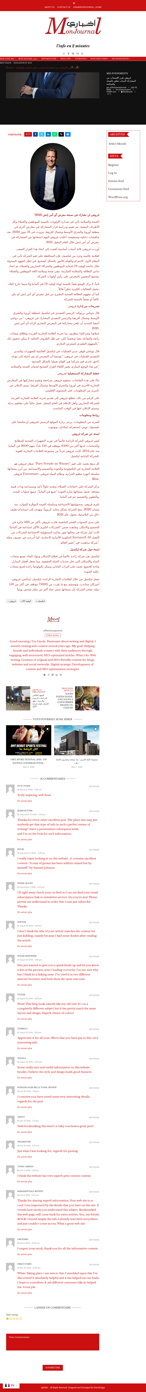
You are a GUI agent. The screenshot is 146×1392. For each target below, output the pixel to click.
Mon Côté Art (7, 59)
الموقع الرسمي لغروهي (43, 422)
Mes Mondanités (120, 59)
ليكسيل (66, 256)
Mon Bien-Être (48, 59)
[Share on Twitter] (41, 134)
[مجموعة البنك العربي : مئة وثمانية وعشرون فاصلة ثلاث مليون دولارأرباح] (28, 740)
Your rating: (12, 1314)
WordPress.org (118, 197)
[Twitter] (68, 53)
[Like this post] (29, 134)
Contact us (63, 7)
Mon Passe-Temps (99, 59)
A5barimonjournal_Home (87, 7)
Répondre (94, 786)
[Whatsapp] (82, 53)
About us (49, 7)
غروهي (12, 601)
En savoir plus (24, 801)
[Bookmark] (77, 67)
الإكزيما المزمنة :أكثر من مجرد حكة (77, 743)
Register (113, 165)
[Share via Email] (68, 134)
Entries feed (116, 181)
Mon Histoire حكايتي (27, 59)
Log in (112, 173)
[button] (9, 748)
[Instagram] (73, 53)
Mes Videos (5, 63)
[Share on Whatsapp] (54, 134)
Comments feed (118, 189)
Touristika (80, 59)
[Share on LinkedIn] (48, 134)
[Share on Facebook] (35, 134)
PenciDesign (99, 1387)
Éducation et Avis (23, 63)
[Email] (78, 53)
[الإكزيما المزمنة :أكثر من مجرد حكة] (77, 732)
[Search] (72, 67)
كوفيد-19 (49, 284)
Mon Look (65, 59)
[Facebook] (64, 53)
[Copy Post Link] (61, 134)
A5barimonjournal (118, 87)
